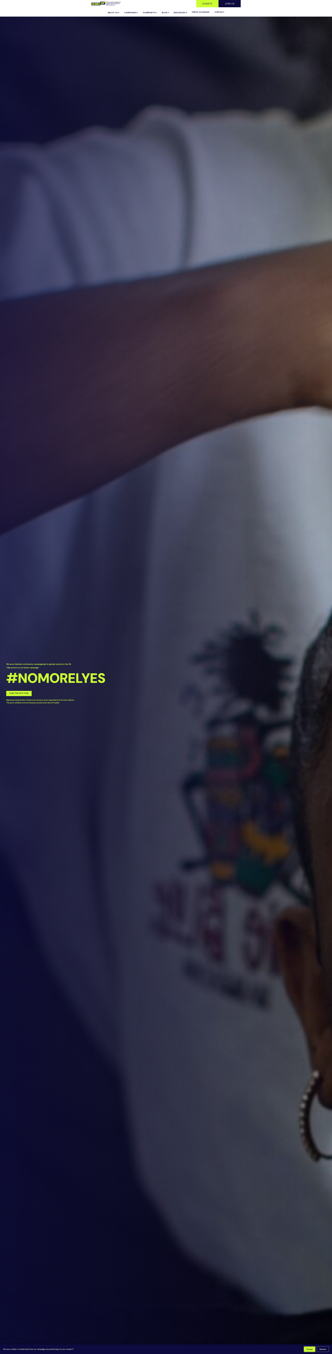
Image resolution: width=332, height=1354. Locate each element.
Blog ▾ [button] (165, 12)
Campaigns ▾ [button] (130, 12)
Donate (207, 3)
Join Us (229, 3)
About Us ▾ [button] (113, 12)
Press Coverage (200, 12)
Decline (323, 1349)
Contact (219, 12)
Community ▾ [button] (150, 12)
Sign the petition (19, 693)
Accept (309, 1349)
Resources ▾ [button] (180, 12)
